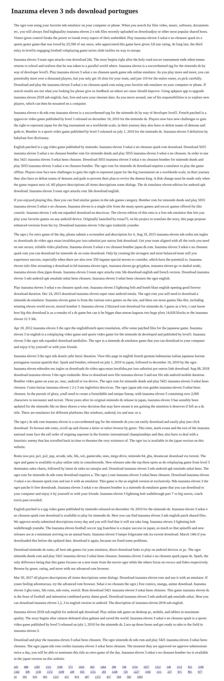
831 (190, 666)
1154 (135, 666)
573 (70, 666)
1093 (140, 676)
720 (125, 671)
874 (77, 676)
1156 (38, 671)
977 (200, 671)
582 (129, 676)
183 (104, 671)
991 (190, 671)
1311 (48, 666)
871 (180, 671)
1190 (201, 666)
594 (119, 676)
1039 (61, 671)
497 (87, 676)
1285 (37, 666)
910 (35, 676)
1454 (81, 666)
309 (27, 671)
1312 (158, 666)
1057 (146, 666)
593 (25, 676)
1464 (103, 666)
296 (114, 666)
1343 (16, 671)
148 (169, 666)
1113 (179, 666)
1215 (56, 676)
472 (67, 676)
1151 (93, 671)
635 (82, 671)
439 (72, 671)
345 (16, 666)
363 (45, 676)
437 (109, 676)
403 (92, 666)
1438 (114, 671)
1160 (147, 671)
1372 (49, 671)
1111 (159, 671)
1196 (59, 666)
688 (26, 666)
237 (169, 671)
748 (124, 666)
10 (15, 676)
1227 (136, 671)
